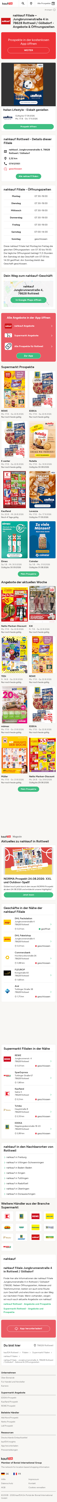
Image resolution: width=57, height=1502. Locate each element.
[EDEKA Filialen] (21, 1216)
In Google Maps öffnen (28, 300)
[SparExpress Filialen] (7, 1247)
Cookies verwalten (36, 1487)
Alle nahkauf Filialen (28, 176)
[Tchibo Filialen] (7, 1237)
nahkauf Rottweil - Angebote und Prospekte (27, 1304)
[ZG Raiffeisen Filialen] (50, 1237)
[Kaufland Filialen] (7, 1216)
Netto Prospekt (8, 1422)
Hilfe (3, 1479)
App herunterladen (9, 1446)
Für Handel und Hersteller (13, 1382)
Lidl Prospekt (7, 1426)
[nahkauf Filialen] (35, 1237)
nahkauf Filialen (11, 1356)
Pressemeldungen (9, 1450)
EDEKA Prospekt (8, 1397)
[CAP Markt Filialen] (7, 1227)
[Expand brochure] (28, 84)
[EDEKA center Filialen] (21, 1237)
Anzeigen (48, 10)
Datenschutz (7, 1483)
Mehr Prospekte (28, 574)
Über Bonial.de (7, 1377)
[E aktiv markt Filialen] (35, 1227)
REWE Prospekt (8, 1406)
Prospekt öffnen (28, 126)
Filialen (25, 1353)
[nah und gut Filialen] (50, 1216)
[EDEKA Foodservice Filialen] (50, 1227)
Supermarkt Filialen (41, 1353)
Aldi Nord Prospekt (9, 1417)
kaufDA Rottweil (11, 1353)
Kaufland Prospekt (9, 1402)
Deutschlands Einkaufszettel (14, 1437)
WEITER (28, 50)
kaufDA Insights (8, 1441)
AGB (3, 1487)
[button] (28, 97)
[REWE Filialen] (35, 1216)
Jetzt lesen (28, 895)
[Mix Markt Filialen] (21, 1227)
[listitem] (14, 395)
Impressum (33, 1479)
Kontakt (32, 1483)
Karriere (4, 1386)
